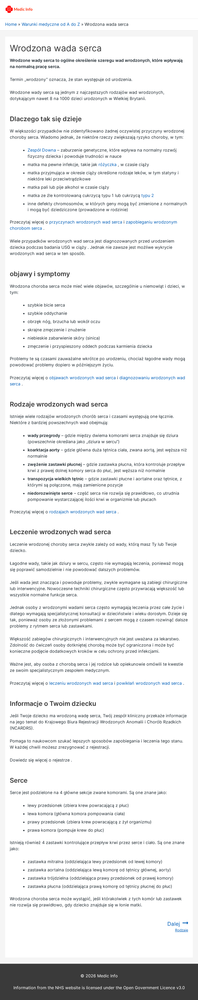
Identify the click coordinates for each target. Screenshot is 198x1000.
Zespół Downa (42, 150)
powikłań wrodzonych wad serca (149, 683)
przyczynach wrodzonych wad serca (85, 222)
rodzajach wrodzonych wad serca (82, 511)
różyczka (107, 164)
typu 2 (147, 195)
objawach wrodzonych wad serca (82, 377)
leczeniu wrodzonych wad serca (81, 683)
